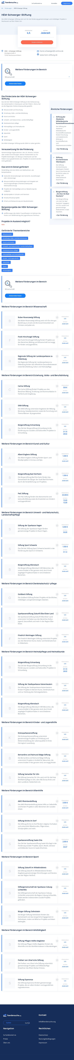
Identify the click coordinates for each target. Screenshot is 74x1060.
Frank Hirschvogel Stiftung (28, 337)
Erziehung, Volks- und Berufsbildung (15, 238)
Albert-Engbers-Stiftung (27, 454)
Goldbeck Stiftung (25, 594)
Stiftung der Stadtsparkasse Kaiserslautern (35, 684)
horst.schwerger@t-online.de (51, 51)
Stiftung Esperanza (25, 979)
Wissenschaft (7, 234)
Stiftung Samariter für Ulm (28, 774)
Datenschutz (43, 1035)
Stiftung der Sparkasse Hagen (30, 525)
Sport (4, 266)
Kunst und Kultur (8, 242)
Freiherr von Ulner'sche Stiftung (31, 960)
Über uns (6, 1043)
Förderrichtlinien (37, 42)
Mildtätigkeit (7, 270)
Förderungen (8, 8)
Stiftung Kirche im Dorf (27, 821)
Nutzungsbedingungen (47, 1039)
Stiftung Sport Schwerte (27, 545)
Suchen (26, 1023)
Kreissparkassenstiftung (27, 733)
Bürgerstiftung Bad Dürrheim (30, 474)
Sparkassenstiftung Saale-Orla (30, 840)
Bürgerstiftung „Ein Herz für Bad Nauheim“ (62, 194)
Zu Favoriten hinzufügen (57, 317)
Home (2, 8)
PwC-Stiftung (23, 493)
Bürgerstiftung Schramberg (29, 425)
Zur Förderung (62, 149)
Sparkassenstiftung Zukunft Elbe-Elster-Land (36, 613)
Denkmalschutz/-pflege (10, 250)
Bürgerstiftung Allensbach (28, 565)
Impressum (43, 1043)
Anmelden (54, 3)
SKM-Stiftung (23, 405)
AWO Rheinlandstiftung (27, 801)
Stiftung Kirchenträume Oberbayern (62, 159)
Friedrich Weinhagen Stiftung (29, 635)
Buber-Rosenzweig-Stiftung (29, 317)
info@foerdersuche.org (47, 1022)
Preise (5, 1039)
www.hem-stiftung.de (48, 55)
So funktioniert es (37, 3)
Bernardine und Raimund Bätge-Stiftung (34, 755)
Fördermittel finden (15, 83)
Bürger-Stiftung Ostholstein (29, 911)
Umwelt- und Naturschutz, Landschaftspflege (17, 246)
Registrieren (24, 3)
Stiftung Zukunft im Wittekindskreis (32, 867)
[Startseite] (10, 3)
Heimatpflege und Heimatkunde (13, 254)
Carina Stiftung (24, 386)
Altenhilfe (6, 262)
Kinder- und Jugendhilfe (11, 258)
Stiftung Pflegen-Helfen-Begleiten (31, 941)
